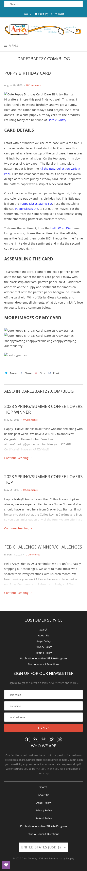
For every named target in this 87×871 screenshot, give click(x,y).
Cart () (42, 14)
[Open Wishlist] (6, 865)
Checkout (57, 14)
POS (40, 858)
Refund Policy (43, 653)
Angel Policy (43, 641)
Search (43, 629)
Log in (27, 14)
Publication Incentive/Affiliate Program (43, 658)
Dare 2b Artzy (29, 858)
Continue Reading (16, 458)
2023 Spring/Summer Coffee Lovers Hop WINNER (43, 409)
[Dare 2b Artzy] (43, 30)
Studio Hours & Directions (43, 664)
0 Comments (33, 85)
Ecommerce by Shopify (61, 858)
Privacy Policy (43, 647)
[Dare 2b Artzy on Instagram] (51, 739)
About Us (43, 635)
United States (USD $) (41, 847)
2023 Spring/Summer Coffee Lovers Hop (43, 479)
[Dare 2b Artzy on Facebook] (27, 739)
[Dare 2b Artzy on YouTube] (35, 739)
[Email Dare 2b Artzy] (59, 739)
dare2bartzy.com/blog (43, 58)
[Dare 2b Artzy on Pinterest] (43, 739)
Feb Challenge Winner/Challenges (43, 547)
